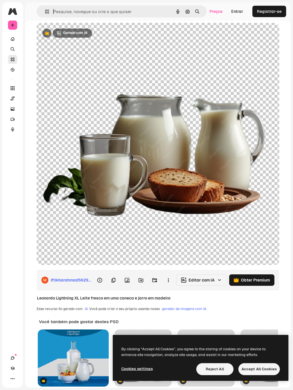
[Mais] (12, 378)
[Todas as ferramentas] (12, 88)
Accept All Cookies (259, 369)
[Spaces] (12, 98)
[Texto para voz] (12, 129)
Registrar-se (269, 11)
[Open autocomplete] (45, 11)
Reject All (215, 369)
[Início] (12, 38)
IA (86, 309)
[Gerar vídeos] (12, 119)
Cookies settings (137, 368)
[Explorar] (12, 69)
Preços (216, 11)
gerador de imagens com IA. (184, 309)
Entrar (237, 11)
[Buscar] (12, 49)
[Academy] (12, 368)
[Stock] (12, 59)
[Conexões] (12, 358)
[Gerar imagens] (12, 108)
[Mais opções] (168, 280)
